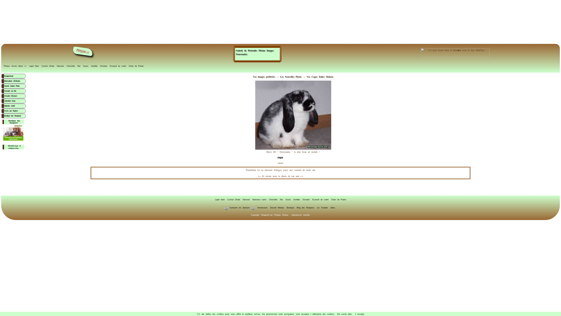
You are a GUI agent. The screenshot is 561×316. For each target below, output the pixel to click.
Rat (78, 66)
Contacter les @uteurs (239, 207)
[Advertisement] (280, 21)
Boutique (290, 207)
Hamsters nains (259, 199)
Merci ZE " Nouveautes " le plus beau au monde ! (293, 154)
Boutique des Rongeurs (12, 116)
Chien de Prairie (136, 66)
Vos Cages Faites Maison (319, 76)
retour (280, 162)
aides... (333, 207)
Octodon (103, 66)
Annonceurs (262, 207)
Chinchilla (71, 66)
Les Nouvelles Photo (291, 76)
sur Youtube (322, 207)
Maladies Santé (9, 106)
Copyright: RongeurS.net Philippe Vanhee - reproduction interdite (280, 215)
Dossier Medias (277, 207)
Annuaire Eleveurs (10, 96)
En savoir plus (344, 313)
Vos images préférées (264, 76)
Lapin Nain (34, 66)
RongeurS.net (8, 76)
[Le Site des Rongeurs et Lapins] (83, 51)
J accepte (359, 313)
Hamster (60, 66)
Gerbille (94, 66)
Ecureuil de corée (118, 66)
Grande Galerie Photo (11, 86)
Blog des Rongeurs (305, 207)
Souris (85, 66)
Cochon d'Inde (47, 66)
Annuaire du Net (10, 91)
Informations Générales (12, 81)
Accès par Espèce (11, 111)
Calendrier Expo (9, 101)
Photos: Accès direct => (15, 66)
